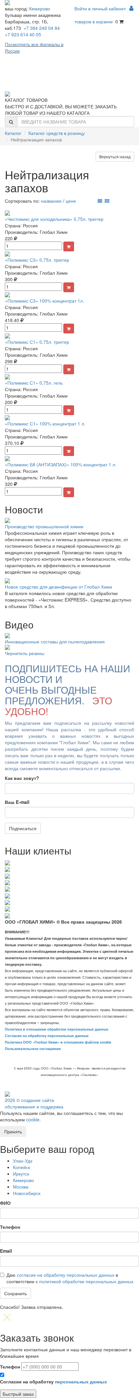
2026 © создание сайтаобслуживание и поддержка (34, 1103)
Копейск (21, 1167)
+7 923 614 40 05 (23, 34)
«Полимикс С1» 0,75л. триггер (37, 342)
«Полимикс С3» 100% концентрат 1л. (44, 300)
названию (51, 200)
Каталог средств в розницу (56, 133)
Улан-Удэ (22, 1160)
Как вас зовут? (22, 778)
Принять (13, 1131)
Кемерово (39, 8)
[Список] (100, 200)
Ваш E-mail (17, 802)
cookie (32, 1119)
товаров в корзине (93, 21)
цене (71, 200)
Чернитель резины (24, 653)
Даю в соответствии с (70, 1278)
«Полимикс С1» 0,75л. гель (34, 382)
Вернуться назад (115, 156)
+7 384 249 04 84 (42, 28)
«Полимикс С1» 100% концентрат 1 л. (45, 423)
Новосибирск (26, 1193)
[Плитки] (107, 200)
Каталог (13, 133)
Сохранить (15, 1293)
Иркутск (21, 1173)
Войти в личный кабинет (100, 8)
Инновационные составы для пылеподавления (55, 641)
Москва (20, 1186)
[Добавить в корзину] (68, 246)
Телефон (10, 1227)
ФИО (5, 1203)
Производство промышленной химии (44, 526)
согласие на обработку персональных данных (65, 1275)
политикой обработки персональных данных (86, 1281)
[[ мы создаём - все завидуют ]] (7, 1093)
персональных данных (81, 1381)
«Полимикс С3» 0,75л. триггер (37, 260)
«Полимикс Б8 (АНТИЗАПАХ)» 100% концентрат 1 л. (60, 464)
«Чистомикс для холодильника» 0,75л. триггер (54, 219)
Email (6, 1251)
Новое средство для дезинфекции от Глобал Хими (58, 586)
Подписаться (23, 828)
